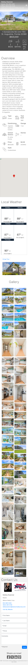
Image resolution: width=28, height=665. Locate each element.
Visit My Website (8, 609)
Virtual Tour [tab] (5, 259)
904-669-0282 (10, 4)
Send (24, 647)
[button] (3, 20)
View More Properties (7, 9)
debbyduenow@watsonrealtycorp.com (12, 8)
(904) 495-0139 (10, 6)
